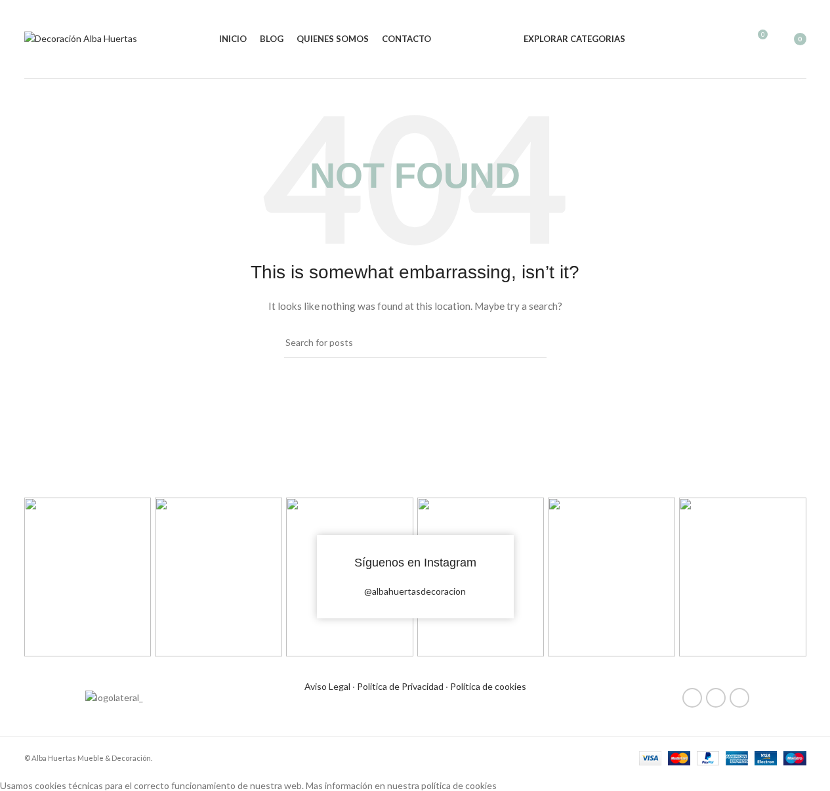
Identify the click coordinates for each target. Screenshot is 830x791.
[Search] (733, 39)
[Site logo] (80, 37)
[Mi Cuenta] (709, 39)
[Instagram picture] (88, 577)
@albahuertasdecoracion (415, 591)
